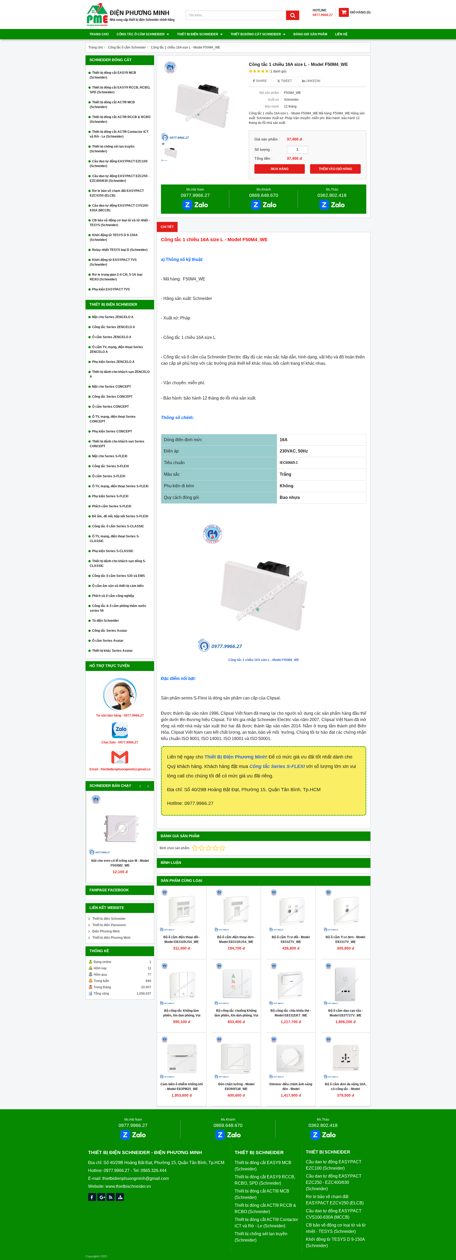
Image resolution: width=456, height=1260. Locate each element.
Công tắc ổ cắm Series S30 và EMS (118, 576)
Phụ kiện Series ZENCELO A (113, 362)
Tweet (286, 81)
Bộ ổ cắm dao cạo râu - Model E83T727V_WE (345, 1013)
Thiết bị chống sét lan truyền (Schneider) (112, 149)
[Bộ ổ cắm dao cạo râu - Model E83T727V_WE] (345, 984)
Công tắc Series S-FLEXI (110, 466)
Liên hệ (341, 34)
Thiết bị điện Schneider (198, 34)
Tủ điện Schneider (105, 620)
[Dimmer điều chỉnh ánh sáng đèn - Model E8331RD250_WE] (291, 1057)
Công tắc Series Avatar (109, 631)
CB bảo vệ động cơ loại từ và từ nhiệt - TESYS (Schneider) (120, 222)
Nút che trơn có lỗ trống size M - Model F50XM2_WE (120, 863)
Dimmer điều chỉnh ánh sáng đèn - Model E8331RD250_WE (290, 1089)
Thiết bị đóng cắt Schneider (256, 34)
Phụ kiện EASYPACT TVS (111, 289)
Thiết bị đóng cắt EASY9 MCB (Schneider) (113, 75)
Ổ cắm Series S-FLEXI (108, 476)
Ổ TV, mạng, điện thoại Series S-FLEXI (120, 486)
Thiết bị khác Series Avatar (112, 651)
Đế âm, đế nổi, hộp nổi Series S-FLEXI (120, 516)
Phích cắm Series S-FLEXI (111, 506)
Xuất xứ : (274, 99)
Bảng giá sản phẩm (310, 34)
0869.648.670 (263, 195)
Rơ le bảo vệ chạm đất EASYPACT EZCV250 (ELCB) (117, 193)
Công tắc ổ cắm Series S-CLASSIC (118, 526)
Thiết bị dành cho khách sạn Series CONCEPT (117, 444)
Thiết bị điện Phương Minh (111, 938)
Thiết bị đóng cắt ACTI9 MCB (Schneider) (112, 104)
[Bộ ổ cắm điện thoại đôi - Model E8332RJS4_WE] (181, 910)
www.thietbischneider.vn (128, 1186)
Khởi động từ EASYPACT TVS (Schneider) (113, 262)
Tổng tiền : (263, 158)
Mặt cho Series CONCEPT (111, 386)
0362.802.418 (331, 195)
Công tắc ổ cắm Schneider (141, 34)
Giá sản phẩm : (267, 139)
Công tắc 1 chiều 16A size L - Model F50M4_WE (263, 660)
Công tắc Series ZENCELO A (113, 327)
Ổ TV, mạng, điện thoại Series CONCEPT (113, 419)
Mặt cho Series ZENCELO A (113, 317)
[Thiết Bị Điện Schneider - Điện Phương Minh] (131, 25)
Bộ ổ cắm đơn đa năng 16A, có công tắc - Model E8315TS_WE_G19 (345, 1089)
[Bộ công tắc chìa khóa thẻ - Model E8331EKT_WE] (291, 984)
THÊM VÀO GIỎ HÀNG (335, 169)
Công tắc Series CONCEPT (112, 396)
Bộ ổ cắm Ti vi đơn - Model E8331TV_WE (345, 939)
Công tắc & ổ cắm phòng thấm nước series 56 (118, 608)
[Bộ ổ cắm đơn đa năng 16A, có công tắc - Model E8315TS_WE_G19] (345, 1057)
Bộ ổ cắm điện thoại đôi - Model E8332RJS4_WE (181, 939)
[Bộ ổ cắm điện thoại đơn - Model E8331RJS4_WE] (236, 910)
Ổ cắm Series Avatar (108, 641)
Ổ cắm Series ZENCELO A (111, 337)
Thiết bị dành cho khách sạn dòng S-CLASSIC (118, 563)
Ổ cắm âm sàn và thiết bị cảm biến (118, 586)
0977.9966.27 (195, 195)
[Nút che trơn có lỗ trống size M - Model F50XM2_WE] (120, 825)
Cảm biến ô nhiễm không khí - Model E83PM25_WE (181, 1086)
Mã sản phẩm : (270, 93)
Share (261, 81)
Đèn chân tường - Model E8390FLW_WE (236, 1086)
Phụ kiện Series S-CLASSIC (113, 551)
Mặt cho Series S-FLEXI (109, 456)
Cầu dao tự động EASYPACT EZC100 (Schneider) (119, 163)
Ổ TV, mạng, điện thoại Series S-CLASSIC (115, 538)
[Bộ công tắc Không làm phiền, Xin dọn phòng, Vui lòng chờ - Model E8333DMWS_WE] (181, 984)
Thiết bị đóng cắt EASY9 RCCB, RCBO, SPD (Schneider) (120, 90)
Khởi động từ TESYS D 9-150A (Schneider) (114, 237)
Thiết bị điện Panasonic (109, 925)
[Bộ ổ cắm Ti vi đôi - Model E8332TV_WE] (291, 910)
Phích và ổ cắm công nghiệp (113, 596)
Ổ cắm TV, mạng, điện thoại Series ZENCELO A (116, 349)
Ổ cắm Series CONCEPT (110, 406)
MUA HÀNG (279, 169)
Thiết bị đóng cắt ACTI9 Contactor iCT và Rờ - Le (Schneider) (119, 134)
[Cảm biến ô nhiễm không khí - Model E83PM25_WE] (181, 1057)
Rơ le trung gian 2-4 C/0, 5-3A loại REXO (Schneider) (116, 277)
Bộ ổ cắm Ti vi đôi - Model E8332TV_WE (291, 939)
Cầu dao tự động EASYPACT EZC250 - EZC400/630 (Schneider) (119, 178)
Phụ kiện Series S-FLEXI (110, 496)
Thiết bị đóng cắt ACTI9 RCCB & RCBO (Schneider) (120, 119)
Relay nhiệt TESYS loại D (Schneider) (120, 250)
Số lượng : (263, 150)
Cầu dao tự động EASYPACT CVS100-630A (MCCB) (119, 208)
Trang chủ (99, 34)
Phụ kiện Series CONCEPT (112, 431)
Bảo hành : (273, 106)
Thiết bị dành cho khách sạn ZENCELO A (120, 374)
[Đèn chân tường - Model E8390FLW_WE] (236, 1057)
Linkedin (312, 81)
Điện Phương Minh (106, 931)
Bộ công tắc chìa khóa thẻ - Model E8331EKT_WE (290, 1013)
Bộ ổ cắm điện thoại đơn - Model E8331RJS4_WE (236, 939)
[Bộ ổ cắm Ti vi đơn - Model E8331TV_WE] (345, 910)
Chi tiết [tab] (167, 227)
